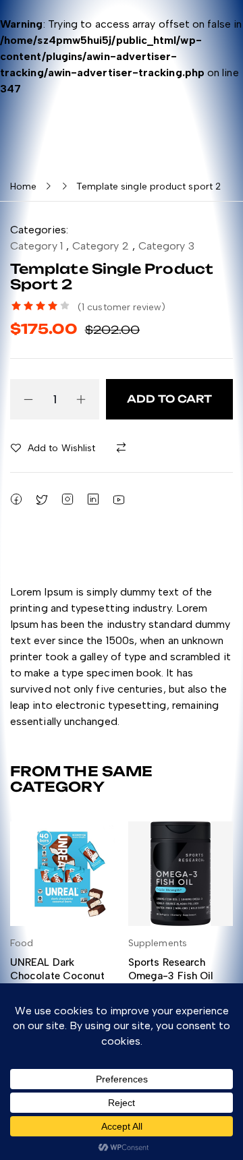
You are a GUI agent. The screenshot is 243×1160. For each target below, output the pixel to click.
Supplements (157, 943)
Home (23, 186)
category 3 (166, 245)
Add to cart (169, 399)
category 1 (36, 245)
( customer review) (122, 307)
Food (21, 943)
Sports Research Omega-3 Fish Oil (170, 969)
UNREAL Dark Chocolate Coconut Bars (57, 975)
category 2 (100, 245)
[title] (124, 448)
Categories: (39, 229)
